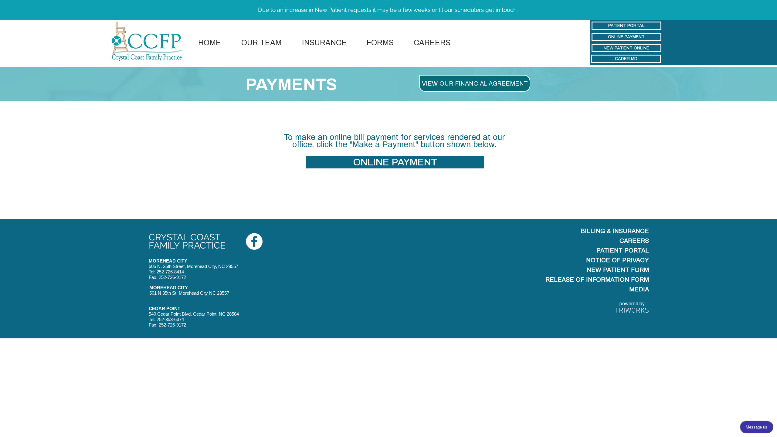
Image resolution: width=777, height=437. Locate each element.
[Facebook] (254, 241)
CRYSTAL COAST (184, 237)
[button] (380, 43)
